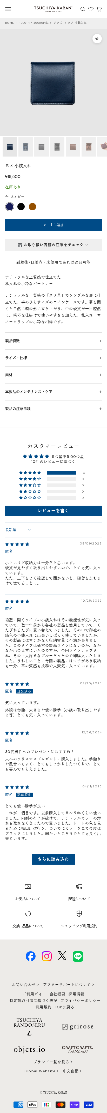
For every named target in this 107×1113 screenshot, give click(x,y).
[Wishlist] (91, 9)
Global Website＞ (42, 1071)
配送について (79, 898)
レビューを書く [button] (53, 510)
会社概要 (58, 994)
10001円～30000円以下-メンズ (41, 23)
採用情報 (77, 994)
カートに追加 (53, 225)
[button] (30, 473)
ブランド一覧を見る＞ (53, 1062)
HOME (9, 23)
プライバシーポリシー (81, 1000)
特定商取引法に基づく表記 (34, 1000)
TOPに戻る (65, 1007)
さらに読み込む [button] (53, 859)
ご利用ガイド (34, 994)
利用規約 (44, 1007)
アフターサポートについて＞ (69, 984)
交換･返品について (27, 926)
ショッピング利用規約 (79, 926)
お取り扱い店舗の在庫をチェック (54, 244)
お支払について (28, 898)
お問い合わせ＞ (26, 984)
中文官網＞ (73, 1071)
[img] (17, 544)
